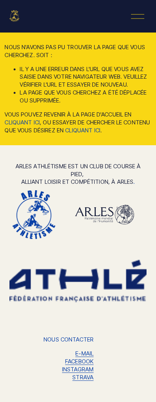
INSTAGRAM (78, 369)
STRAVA (83, 377)
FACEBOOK (79, 361)
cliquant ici (22, 122)
